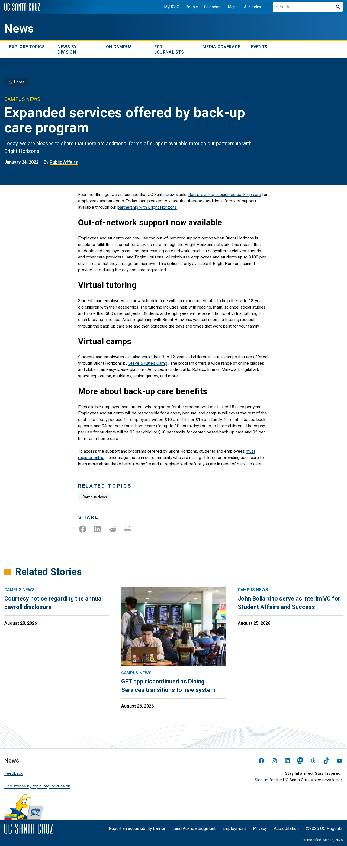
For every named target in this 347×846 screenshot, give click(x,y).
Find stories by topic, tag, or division (37, 786)
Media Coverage (221, 46)
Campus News (94, 497)
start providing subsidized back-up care (224, 194)
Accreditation (286, 828)
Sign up (261, 779)
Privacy (260, 828)
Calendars (212, 7)
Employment (234, 828)
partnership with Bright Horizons (147, 207)
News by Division (67, 49)
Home (19, 82)
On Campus (119, 46)
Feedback (13, 773)
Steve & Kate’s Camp (147, 363)
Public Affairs (64, 162)
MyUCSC (171, 7)
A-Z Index (252, 7)
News (19, 28)
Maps (232, 7)
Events (259, 46)
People (192, 7)
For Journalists (169, 49)
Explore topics (27, 46)
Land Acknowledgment (194, 828)
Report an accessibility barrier (137, 828)
